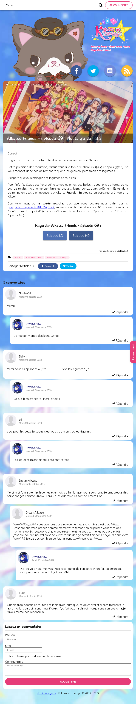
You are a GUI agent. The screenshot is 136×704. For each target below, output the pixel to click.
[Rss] (127, 71)
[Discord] (110, 71)
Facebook (49, 266)
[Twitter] (93, 71)
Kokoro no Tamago (20, 84)
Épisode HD (81, 236)
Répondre (121, 312)
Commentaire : (14, 661)
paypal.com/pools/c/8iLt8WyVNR (31, 207)
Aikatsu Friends (34, 257)
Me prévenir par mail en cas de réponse (35, 656)
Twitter (69, 266)
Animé (18, 257)
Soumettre (68, 681)
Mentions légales (46, 693)
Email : (9, 645)
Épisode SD (55, 236)
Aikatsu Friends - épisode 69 (51, 84)
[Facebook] (76, 71)
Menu (9, 5)
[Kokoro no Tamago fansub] (112, 43)
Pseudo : (10, 635)
